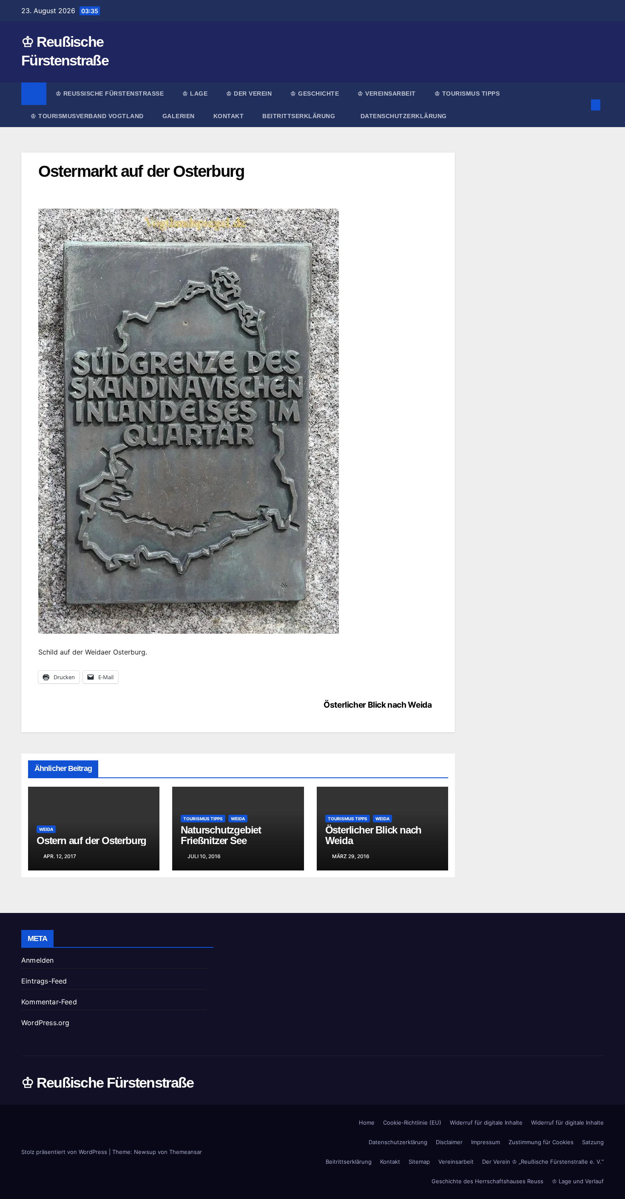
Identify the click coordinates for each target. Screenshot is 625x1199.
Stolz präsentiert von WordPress (65, 1151)
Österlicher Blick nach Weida (378, 705)
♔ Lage (194, 93)
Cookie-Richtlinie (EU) (412, 1122)
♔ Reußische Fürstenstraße (110, 93)
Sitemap (419, 1161)
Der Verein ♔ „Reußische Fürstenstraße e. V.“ (543, 1161)
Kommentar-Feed (49, 1002)
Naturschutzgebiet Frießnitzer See (221, 835)
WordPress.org (45, 1022)
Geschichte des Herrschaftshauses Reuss (487, 1181)
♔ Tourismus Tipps (467, 93)
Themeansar (185, 1151)
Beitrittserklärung (299, 116)
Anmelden (37, 960)
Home (367, 1122)
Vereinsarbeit (456, 1161)
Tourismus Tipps (203, 818)
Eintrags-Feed (44, 981)
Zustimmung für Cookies (541, 1142)
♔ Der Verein (249, 93)
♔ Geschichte (314, 93)
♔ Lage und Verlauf (578, 1181)
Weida (46, 829)
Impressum (485, 1142)
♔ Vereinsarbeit (387, 93)
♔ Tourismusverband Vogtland (87, 116)
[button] (581, 105)
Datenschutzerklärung (404, 116)
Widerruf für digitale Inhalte (486, 1122)
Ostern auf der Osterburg (91, 840)
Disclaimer (449, 1142)
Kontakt (228, 116)
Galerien (178, 116)
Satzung (593, 1142)
